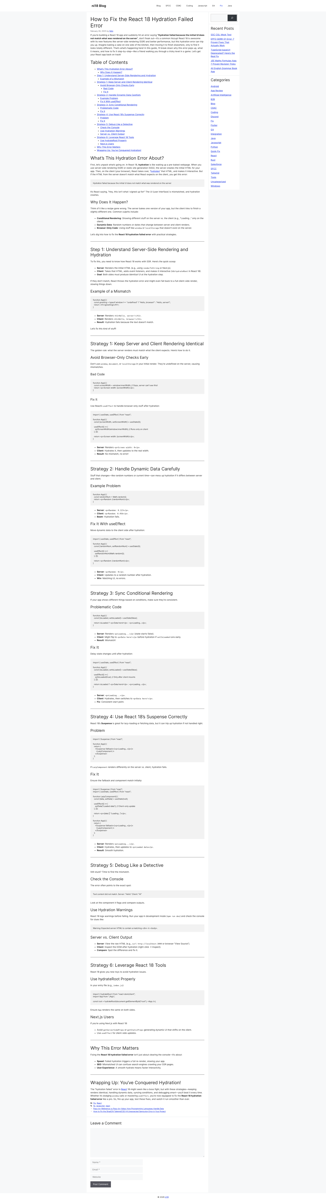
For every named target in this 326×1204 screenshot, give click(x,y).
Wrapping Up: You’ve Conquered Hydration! (119, 150)
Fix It (105, 92)
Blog (159, 5)
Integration (216, 134)
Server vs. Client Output (112, 134)
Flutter (214, 125)
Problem (104, 118)
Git (213, 5)
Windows (215, 186)
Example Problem (109, 98)
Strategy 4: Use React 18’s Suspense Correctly (120, 114)
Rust (213, 160)
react (108, 1106)
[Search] (232, 18)
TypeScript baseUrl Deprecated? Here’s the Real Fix (223, 53)
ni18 (167, 1197)
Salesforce (216, 164)
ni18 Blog (99, 6)
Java (230, 5)
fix (94, 1106)
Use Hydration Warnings (112, 131)
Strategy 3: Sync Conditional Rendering (117, 105)
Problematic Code (109, 108)
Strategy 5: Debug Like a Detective (115, 124)
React (124, 1089)
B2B (213, 99)
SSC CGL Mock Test (221, 34)
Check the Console (109, 127)
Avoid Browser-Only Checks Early (117, 85)
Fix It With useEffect (110, 101)
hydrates (155, 171)
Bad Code (108, 88)
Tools (213, 177)
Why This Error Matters (108, 147)
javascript (100, 1106)
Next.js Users (107, 144)
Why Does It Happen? (111, 72)
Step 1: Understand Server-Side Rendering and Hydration (126, 75)
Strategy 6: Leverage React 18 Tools (115, 137)
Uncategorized (218, 181)
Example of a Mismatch (112, 79)
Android (215, 86)
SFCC (168, 5)
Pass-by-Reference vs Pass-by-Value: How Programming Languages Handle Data (128, 1108)
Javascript (202, 5)
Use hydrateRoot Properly (113, 140)
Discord (215, 116)
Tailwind (215, 173)
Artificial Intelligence (221, 95)
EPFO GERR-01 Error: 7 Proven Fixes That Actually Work (222, 42)
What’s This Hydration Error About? (115, 69)
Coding (189, 5)
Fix (221, 5)
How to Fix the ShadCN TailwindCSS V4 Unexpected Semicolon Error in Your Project (129, 1111)
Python (214, 147)
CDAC (178, 5)
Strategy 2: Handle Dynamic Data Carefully (119, 95)
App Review (217, 90)
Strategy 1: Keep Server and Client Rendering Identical (124, 82)
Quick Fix (215, 151)
